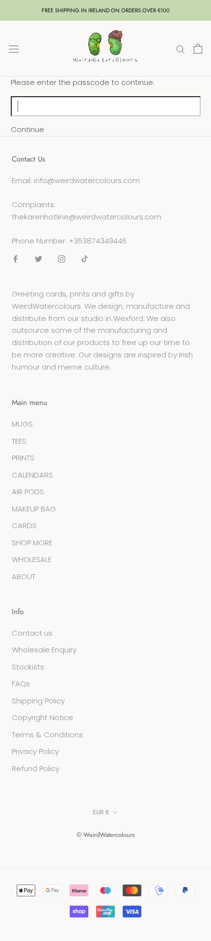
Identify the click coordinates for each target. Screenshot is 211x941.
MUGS (22, 424)
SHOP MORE (32, 543)
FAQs (21, 683)
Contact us (32, 633)
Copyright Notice (42, 717)
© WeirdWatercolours (105, 834)
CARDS (24, 525)
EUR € (101, 812)
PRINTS (23, 458)
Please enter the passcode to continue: (83, 82)
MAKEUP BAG (34, 509)
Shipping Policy (38, 701)
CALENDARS (32, 475)
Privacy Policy (35, 751)
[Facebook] (15, 258)
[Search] (180, 48)
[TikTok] (84, 258)
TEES (19, 441)
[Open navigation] (14, 49)
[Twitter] (38, 258)
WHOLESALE (32, 559)
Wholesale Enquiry (44, 650)
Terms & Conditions (47, 734)
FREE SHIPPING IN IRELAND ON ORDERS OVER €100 (106, 10)
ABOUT (23, 576)
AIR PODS (28, 491)
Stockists (28, 667)
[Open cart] (198, 49)
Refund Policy (35, 768)
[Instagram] (61, 258)
